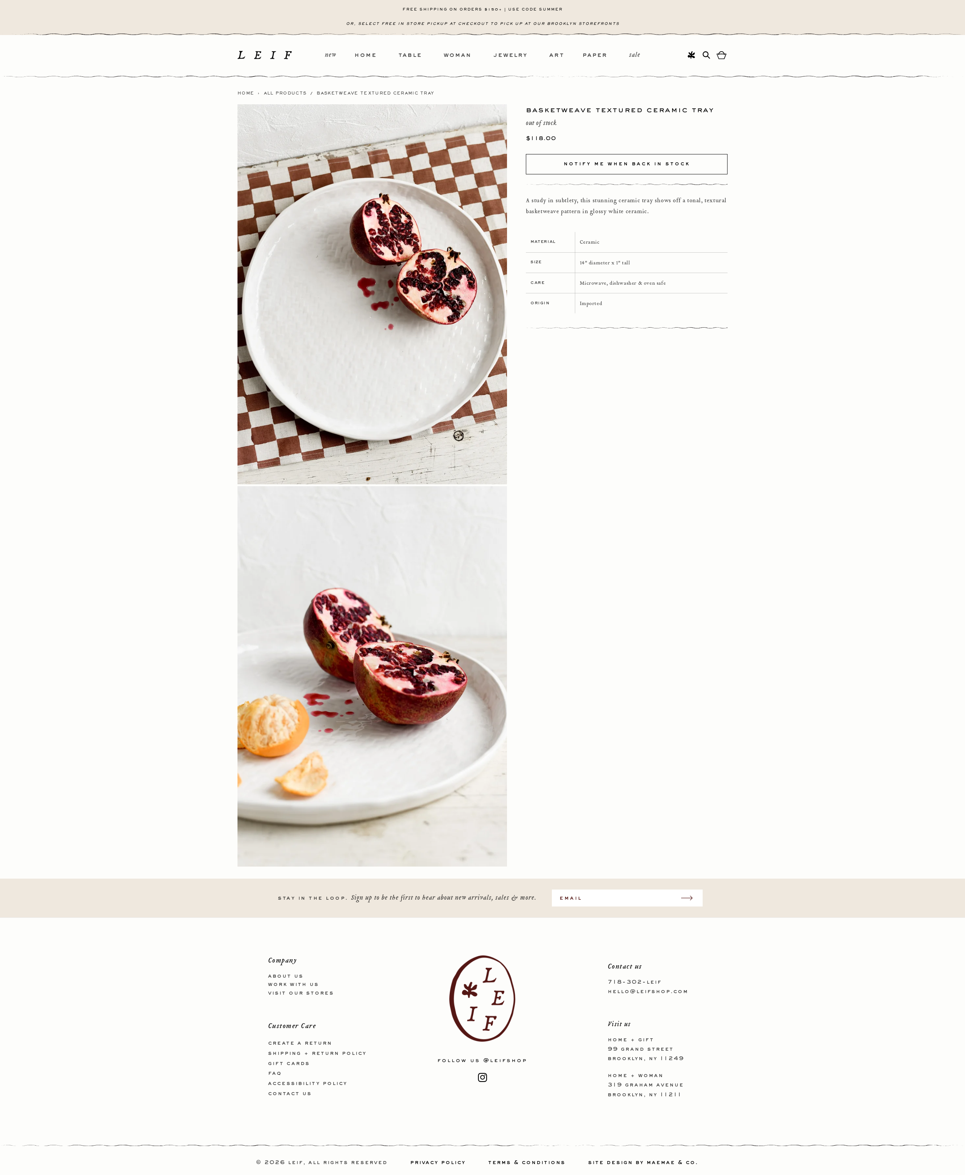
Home (245, 93)
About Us (285, 976)
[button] (376, 55)
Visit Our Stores (301, 993)
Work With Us (293, 984)
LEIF (295, 1162)
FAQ (275, 1073)
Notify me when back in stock (627, 163)
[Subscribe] (690, 898)
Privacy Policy (438, 1162)
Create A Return (300, 1043)
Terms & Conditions (526, 1162)
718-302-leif (635, 982)
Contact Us (290, 1093)
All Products (285, 93)
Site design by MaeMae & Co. (643, 1162)
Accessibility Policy (307, 1083)
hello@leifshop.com (648, 991)
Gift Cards (289, 1063)
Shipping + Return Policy (317, 1053)
